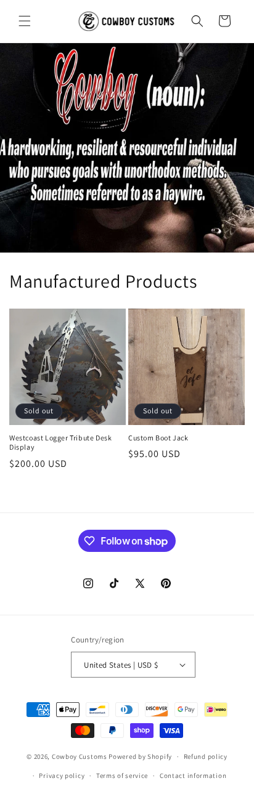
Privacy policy (61, 775)
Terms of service (122, 775)
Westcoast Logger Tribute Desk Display (60, 442)
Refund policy (205, 756)
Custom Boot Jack (158, 437)
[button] (24, 20)
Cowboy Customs (79, 756)
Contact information (193, 775)
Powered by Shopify (140, 756)
